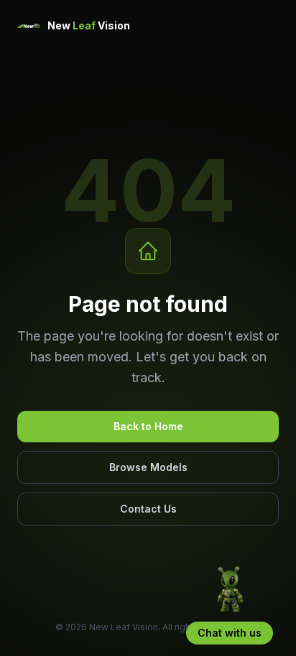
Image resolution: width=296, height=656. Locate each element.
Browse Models (148, 467)
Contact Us (148, 509)
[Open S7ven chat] (230, 590)
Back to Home (148, 426)
